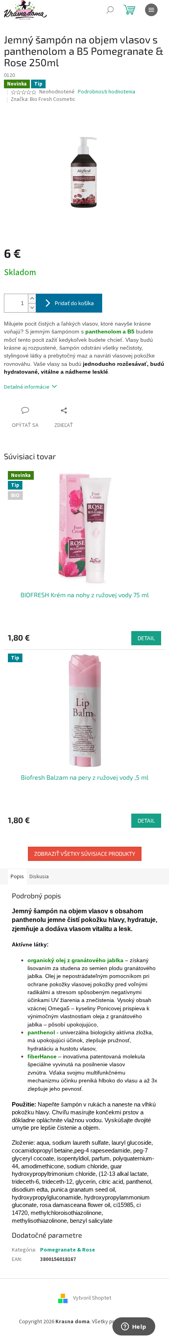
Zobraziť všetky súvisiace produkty (84, 853)
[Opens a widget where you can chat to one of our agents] (133, 1327)
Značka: (43, 99)
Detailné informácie (27, 387)
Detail (146, 638)
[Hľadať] (110, 10)
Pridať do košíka (74, 303)
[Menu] (151, 10)
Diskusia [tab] (39, 877)
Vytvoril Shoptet (92, 1298)
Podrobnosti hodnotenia (106, 92)
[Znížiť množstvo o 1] (32, 307)
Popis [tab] (17, 877)
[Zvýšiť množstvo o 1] (32, 298)
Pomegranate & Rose (67, 1250)
